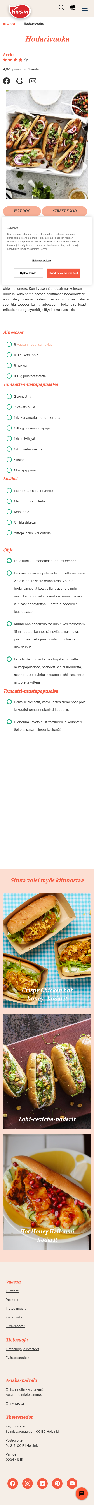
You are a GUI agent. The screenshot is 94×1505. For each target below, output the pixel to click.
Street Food (64, 211)
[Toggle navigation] (84, 8)
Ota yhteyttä (15, 1403)
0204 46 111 (14, 1460)
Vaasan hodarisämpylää (34, 344)
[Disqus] (47, 812)
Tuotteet (12, 1291)
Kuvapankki (14, 1317)
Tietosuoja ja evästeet (22, 1349)
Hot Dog (22, 211)
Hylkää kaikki (28, 273)
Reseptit (12, 1300)
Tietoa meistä (16, 1308)
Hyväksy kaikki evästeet (63, 273)
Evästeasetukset (41, 260)
